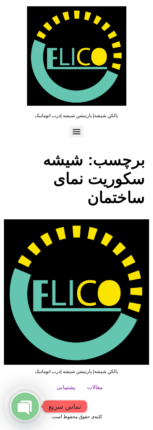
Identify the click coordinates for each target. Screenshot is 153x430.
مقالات (95, 387)
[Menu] (76, 132)
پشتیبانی (65, 387)
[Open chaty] (25, 406)
